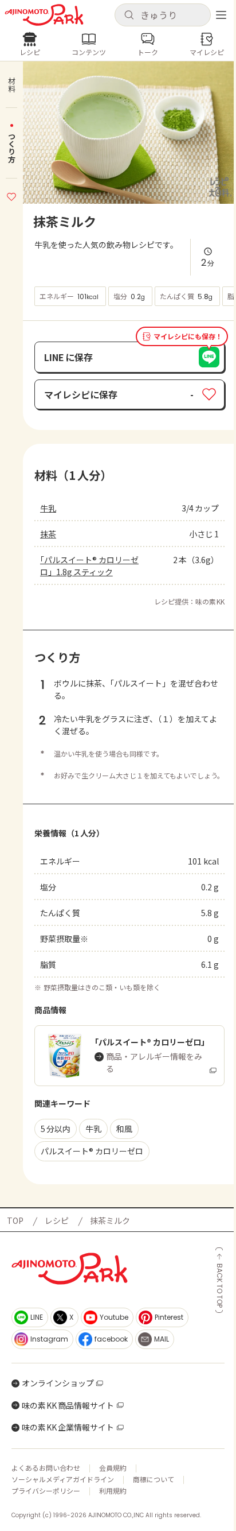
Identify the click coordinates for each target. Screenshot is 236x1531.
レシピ (57, 1220)
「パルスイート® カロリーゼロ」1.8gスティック (89, 565)
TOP (15, 1220)
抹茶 (48, 534)
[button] (163, 14)
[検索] (129, 15)
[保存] (11, 195)
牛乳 (48, 508)
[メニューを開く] (221, 15)
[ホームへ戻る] (44, 15)
